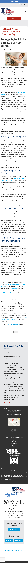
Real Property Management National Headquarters (14, 437)
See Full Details (9, 402)
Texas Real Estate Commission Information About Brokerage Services (14, 439)
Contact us (9, 291)
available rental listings (8, 293)
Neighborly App (14, 441)
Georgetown (14, 288)
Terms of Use (6, 549)
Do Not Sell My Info (9, 550)
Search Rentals (6, 4)
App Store (10, 540)
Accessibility (20, 549)
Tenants (12, 4)
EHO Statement (14, 443)
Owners (17, 4)
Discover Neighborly (13, 529)
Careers (13, 446)
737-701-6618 (16, 6)
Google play (19, 540)
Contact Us (13, 434)
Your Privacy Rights (19, 550)
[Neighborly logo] (14, 1)
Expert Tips (22, 4)
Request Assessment (14, 18)
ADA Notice (14, 472)
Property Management (14, 324)
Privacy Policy (14, 549)
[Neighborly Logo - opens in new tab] (15, 495)
